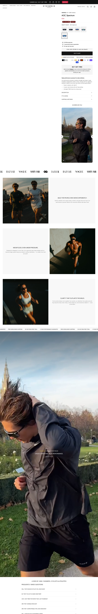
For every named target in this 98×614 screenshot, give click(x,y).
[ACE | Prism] (83, 29)
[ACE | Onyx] (71, 29)
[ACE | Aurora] (77, 29)
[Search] (88, 6)
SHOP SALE (65, 2)
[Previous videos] (61, 136)
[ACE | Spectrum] (64, 36)
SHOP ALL (5, 5)
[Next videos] (92, 136)
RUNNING (33, 5)
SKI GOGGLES (27, 5)
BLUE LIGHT (19, 5)
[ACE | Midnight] (64, 29)
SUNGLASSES (13, 5)
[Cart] (94, 6)
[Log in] (91, 6)
